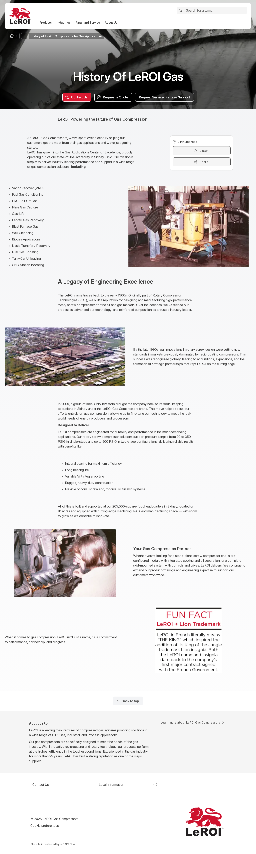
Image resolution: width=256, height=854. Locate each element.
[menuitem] (45, 22)
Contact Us (40, 785)
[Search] (180, 10)
